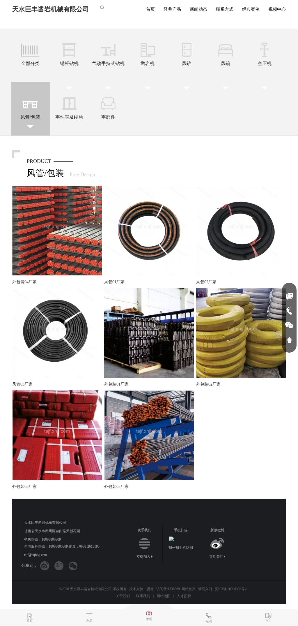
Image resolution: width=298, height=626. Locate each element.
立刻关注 (216, 557)
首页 (150, 9)
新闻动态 (198, 9)
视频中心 (277, 9)
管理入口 (205, 589)
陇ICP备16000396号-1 (231, 589)
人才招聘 (184, 596)
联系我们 (143, 596)
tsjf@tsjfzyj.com (35, 555)
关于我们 (123, 596)
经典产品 (172, 9)
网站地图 (164, 596)
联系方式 (224, 9)
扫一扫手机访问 (180, 548)
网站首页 (189, 589)
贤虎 (150, 589)
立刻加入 (143, 557)
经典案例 (251, 9)
